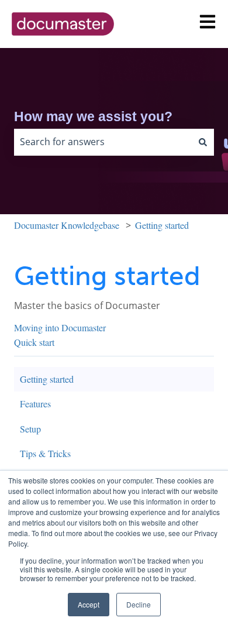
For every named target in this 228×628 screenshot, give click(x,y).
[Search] (203, 142)
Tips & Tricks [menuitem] (45, 453)
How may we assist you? (93, 116)
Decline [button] (138, 604)
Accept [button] (88, 604)
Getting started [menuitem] (47, 379)
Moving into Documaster (60, 327)
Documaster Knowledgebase (66, 225)
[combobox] (103, 142)
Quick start (34, 342)
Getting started (162, 225)
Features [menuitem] (35, 403)
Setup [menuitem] (30, 429)
